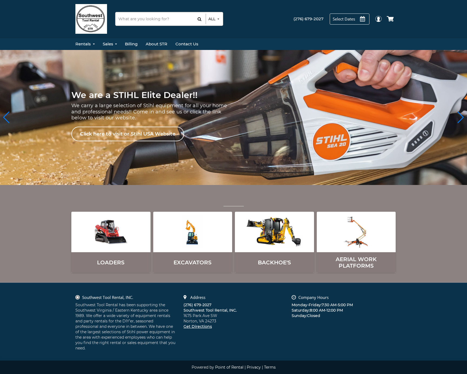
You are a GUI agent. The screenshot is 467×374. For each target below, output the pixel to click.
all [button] (211, 18)
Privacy (254, 367)
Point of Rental (229, 367)
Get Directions (198, 326)
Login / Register (378, 19)
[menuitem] (85, 44)
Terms (270, 367)
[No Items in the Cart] (391, 19)
